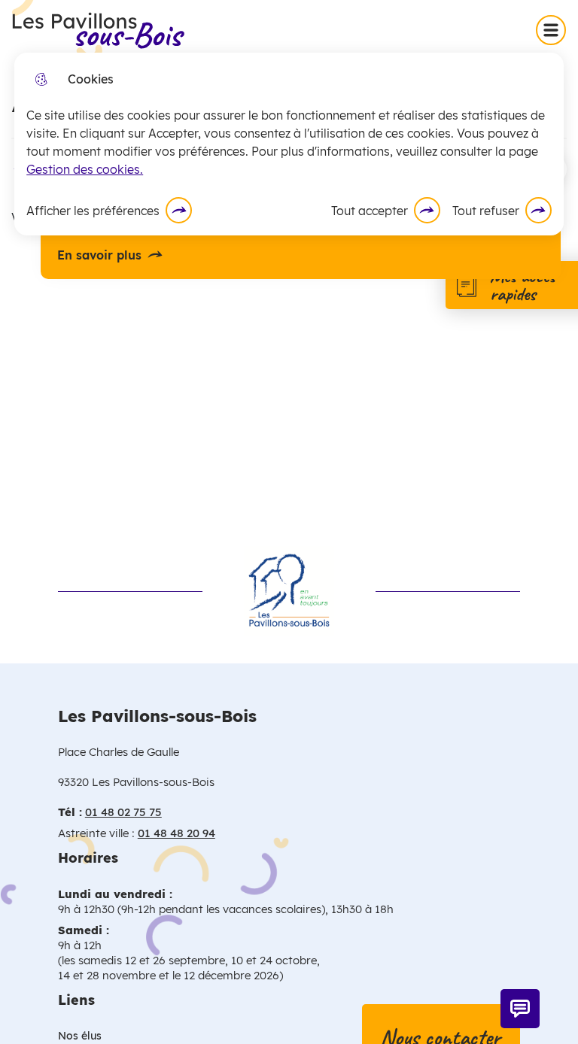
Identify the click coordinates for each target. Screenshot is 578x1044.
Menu (554, 29)
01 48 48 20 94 (176, 833)
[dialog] (289, 144)
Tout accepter (369, 210)
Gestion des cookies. (84, 169)
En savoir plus (99, 255)
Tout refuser (485, 210)
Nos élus (80, 1035)
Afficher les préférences (93, 210)
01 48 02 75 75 (123, 812)
